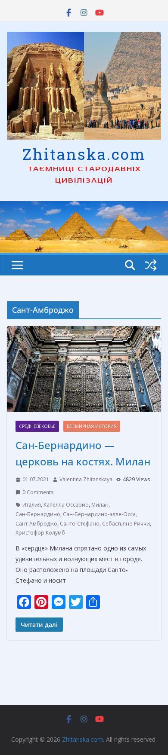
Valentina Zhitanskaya (85, 479)
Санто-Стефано (80, 523)
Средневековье (37, 426)
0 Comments (37, 492)
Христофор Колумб (40, 532)
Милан (100, 504)
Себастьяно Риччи (126, 523)
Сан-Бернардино (38, 514)
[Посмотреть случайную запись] (150, 265)
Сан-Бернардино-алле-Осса (99, 514)
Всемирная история (92, 426)
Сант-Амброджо (36, 523)
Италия (31, 504)
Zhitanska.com (84, 154)
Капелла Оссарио (66, 504)
